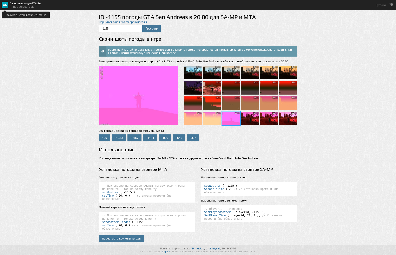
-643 (179, 137)
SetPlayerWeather (217, 212)
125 (146, 49)
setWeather (110, 192)
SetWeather (212, 185)
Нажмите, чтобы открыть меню (26, 15)
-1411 (150, 137)
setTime (108, 195)
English (166, 251)
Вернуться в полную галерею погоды (123, 22)
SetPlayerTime (215, 215)
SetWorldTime (214, 189)
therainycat (213, 248)
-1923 (119, 137)
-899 (165, 137)
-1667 (134, 137)
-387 (193, 137)
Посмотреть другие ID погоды (121, 238)
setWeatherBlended (116, 222)
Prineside (198, 248)
